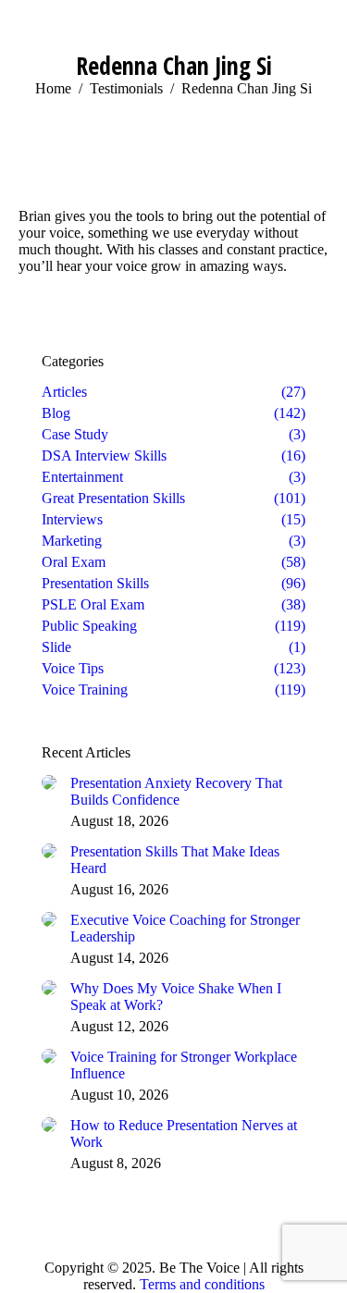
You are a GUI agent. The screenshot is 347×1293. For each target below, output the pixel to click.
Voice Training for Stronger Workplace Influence (183, 1065)
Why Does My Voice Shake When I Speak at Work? (175, 996)
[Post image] (49, 782)
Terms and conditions (202, 1284)
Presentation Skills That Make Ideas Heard (174, 860)
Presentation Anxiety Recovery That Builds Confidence (176, 791)
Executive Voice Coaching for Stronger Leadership (185, 928)
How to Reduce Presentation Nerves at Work (183, 1133)
